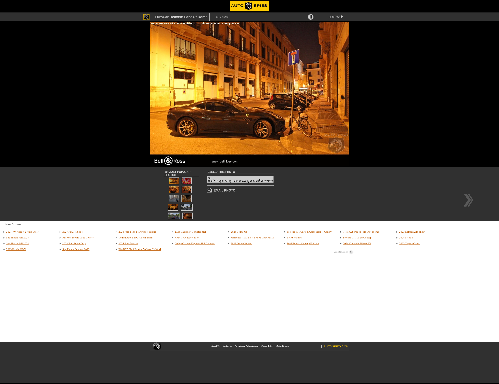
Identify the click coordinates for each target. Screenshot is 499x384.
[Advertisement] (306, 193)
